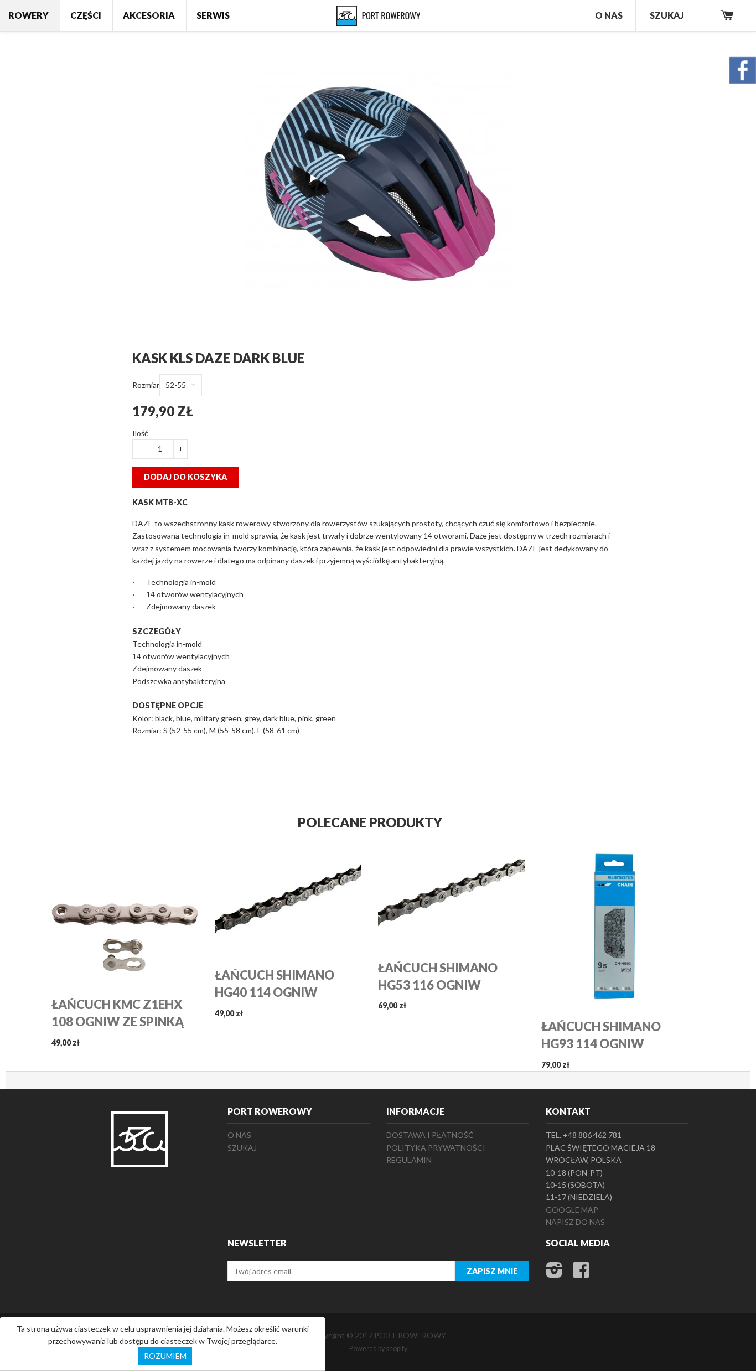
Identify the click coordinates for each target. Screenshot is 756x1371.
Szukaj (667, 15)
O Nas (609, 15)
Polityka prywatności (435, 1147)
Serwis (213, 15)
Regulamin (409, 1160)
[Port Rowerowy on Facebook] (581, 1273)
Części (85, 15)
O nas (239, 1135)
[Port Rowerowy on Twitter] (554, 1273)
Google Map (572, 1209)
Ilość (140, 433)
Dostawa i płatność (430, 1135)
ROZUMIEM (165, 1355)
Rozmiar (145, 385)
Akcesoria (149, 15)
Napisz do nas (575, 1222)
